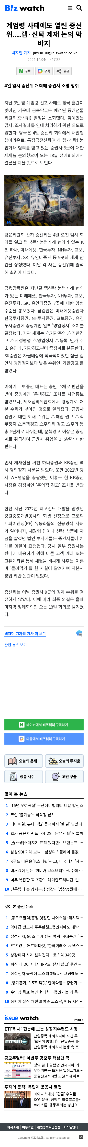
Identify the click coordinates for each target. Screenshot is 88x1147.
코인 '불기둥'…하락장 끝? (32, 815)
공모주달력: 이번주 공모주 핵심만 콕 (36, 1058)
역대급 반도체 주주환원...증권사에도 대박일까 (48, 927)
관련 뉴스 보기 (15, 644)
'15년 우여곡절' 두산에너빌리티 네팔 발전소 (47, 805)
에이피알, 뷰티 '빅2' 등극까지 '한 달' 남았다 (46, 824)
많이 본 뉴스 (16, 794)
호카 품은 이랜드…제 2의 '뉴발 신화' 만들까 (47, 833)
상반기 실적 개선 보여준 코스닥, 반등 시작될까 (49, 1001)
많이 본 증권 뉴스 (18, 906)
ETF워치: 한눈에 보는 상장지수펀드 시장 (41, 1029)
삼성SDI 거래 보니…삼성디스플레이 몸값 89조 (49, 852)
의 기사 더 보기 (25, 633)
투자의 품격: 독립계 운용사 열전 (33, 1087)
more (79, 1019)
